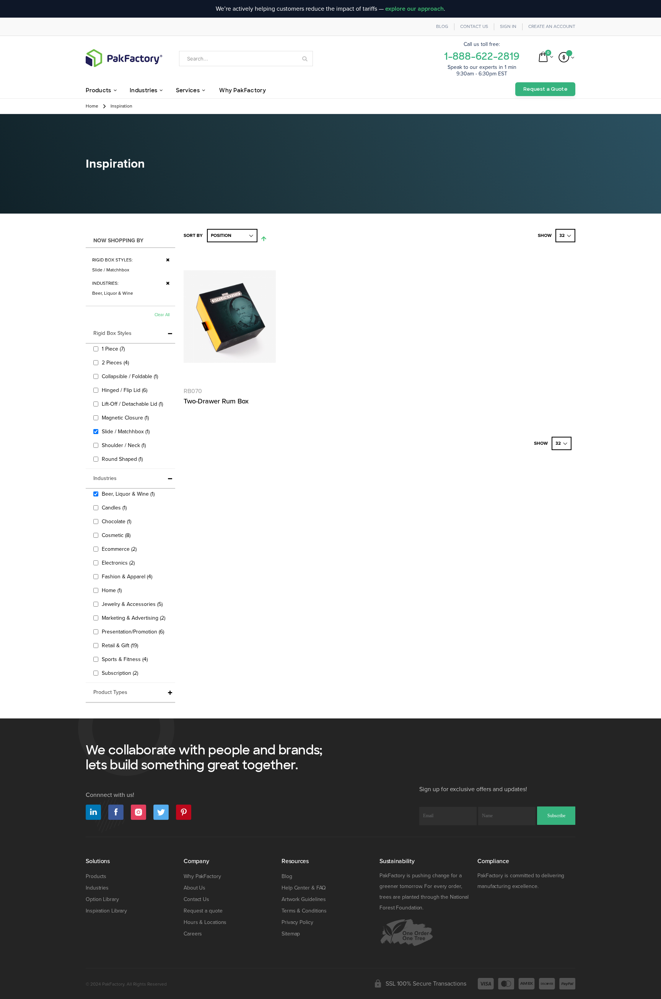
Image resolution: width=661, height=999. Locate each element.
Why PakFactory (202, 876)
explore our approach (414, 9)
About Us (194, 888)
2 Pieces (116, 362)
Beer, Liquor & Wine (129, 493)
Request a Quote (545, 89)
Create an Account (551, 26)
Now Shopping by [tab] (118, 240)
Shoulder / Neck (125, 445)
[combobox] (246, 58)
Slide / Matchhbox (126, 431)
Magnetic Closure (126, 417)
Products (96, 876)
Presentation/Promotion (134, 631)
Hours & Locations (205, 922)
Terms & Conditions (304, 911)
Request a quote (203, 911)
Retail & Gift (121, 645)
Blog (442, 26)
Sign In (508, 26)
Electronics (119, 562)
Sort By (193, 235)
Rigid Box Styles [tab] (112, 333)
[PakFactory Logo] (124, 58)
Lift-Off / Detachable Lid (133, 403)
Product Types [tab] (110, 692)
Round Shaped (123, 458)
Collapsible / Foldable (131, 376)
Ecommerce (120, 548)
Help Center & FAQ (304, 888)
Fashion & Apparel (128, 576)
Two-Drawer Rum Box (216, 401)
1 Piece (114, 348)
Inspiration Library (106, 911)
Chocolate (117, 521)
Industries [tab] (105, 478)
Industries (97, 888)
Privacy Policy (297, 922)
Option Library (102, 899)
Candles (115, 507)
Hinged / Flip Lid (125, 390)
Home (92, 106)
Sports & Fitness (126, 659)
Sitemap (291, 933)
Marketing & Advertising (134, 617)
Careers (193, 933)
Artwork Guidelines (304, 899)
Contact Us (474, 26)
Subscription (121, 672)
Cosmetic (117, 535)
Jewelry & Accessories (133, 604)
